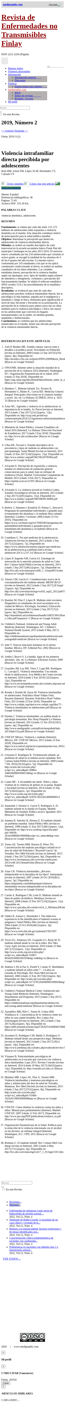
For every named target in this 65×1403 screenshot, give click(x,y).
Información (14, 74)
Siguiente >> (21, 130)
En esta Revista (13, 1189)
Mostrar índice (15, 68)
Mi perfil (12, 101)
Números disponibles (19, 71)
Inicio (18, 92)
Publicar (12, 83)
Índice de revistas (28, 95)
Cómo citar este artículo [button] (42, 183)
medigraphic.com (17, 89)
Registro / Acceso (24, 98)
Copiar (6, 1383)
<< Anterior (7, 130)
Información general (28, 77)
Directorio (20, 80)
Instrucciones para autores (31, 86)
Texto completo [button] (15, 183)
